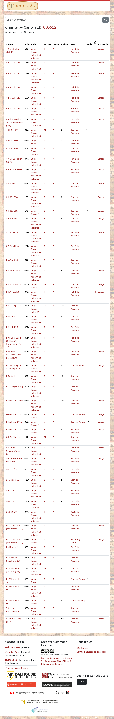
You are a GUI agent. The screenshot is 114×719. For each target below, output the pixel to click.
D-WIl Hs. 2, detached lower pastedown (13, 354)
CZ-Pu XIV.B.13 (13, 232)
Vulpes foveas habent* (35, 151)
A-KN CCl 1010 (13, 98)
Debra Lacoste (12, 647)
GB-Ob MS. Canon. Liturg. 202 (13, 451)
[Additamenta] (78, 600)
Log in (82, 681)
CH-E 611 (10, 183)
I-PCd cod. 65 (12, 480)
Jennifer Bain (12, 652)
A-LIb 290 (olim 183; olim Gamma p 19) (14, 122)
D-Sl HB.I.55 (12, 327)
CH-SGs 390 (12, 197)
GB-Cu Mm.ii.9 (13, 437)
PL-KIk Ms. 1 (12, 547)
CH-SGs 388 (12, 211)
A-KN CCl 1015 (13, 62)
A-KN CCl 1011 (13, 108)
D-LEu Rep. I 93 (13, 306)
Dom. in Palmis (78, 365)
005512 (50, 27)
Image (101, 49)
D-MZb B (10, 316)
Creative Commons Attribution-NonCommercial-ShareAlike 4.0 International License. (56, 661)
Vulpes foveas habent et (36, 65)
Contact (84, 648)
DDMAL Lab (11, 660)
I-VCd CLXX (11, 512)
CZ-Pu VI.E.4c (12, 246)
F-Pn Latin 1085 (14, 422)
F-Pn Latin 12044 (14, 400)
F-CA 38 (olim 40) (14, 387)
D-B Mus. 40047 (13, 270)
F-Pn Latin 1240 (14, 414)
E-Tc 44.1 (10, 376)
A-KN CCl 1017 (13, 87)
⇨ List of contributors (16, 668)
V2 (45, 306)
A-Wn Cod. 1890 (14, 169)
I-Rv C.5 (10, 490)
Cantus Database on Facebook (91, 652)
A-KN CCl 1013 (13, 73)
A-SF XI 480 (12, 130)
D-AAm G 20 (12, 260)
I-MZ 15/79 (11, 469)
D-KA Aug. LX (12, 292)
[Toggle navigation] (103, 6)
